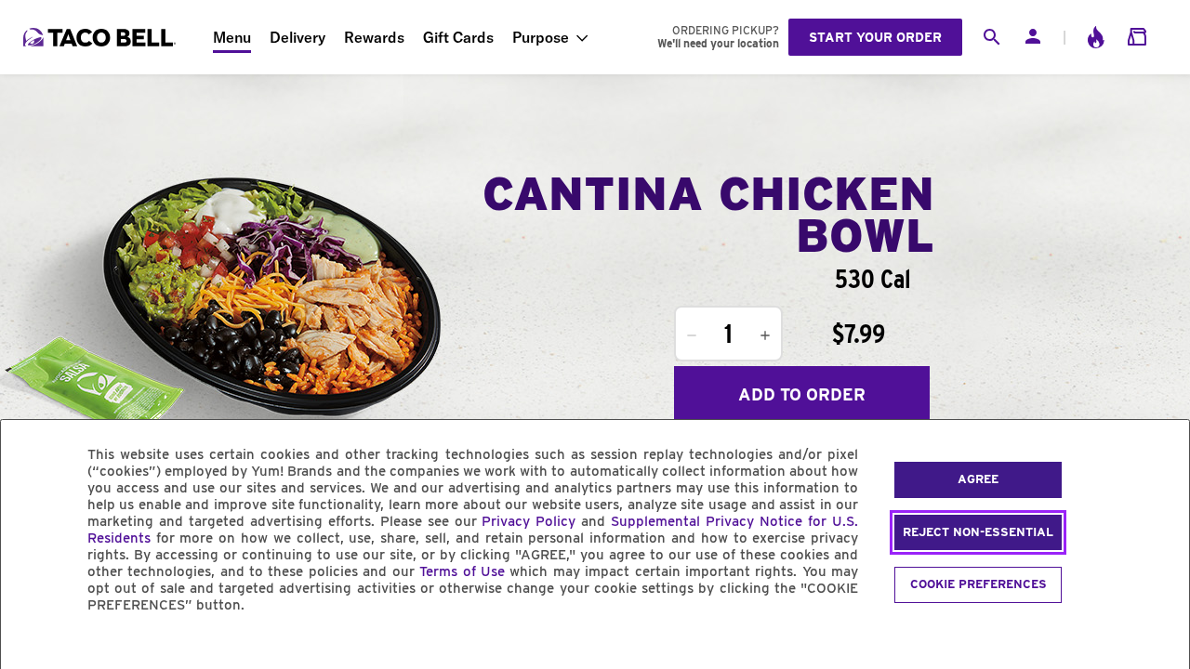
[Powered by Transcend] (30, 647)
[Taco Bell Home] (101, 37)
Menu (232, 37)
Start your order (875, 37)
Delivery (297, 37)
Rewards (374, 37)
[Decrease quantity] (691, 335)
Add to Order (802, 394)
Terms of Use (462, 571)
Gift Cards (458, 37)
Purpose (540, 37)
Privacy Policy (528, 521)
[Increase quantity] (765, 335)
